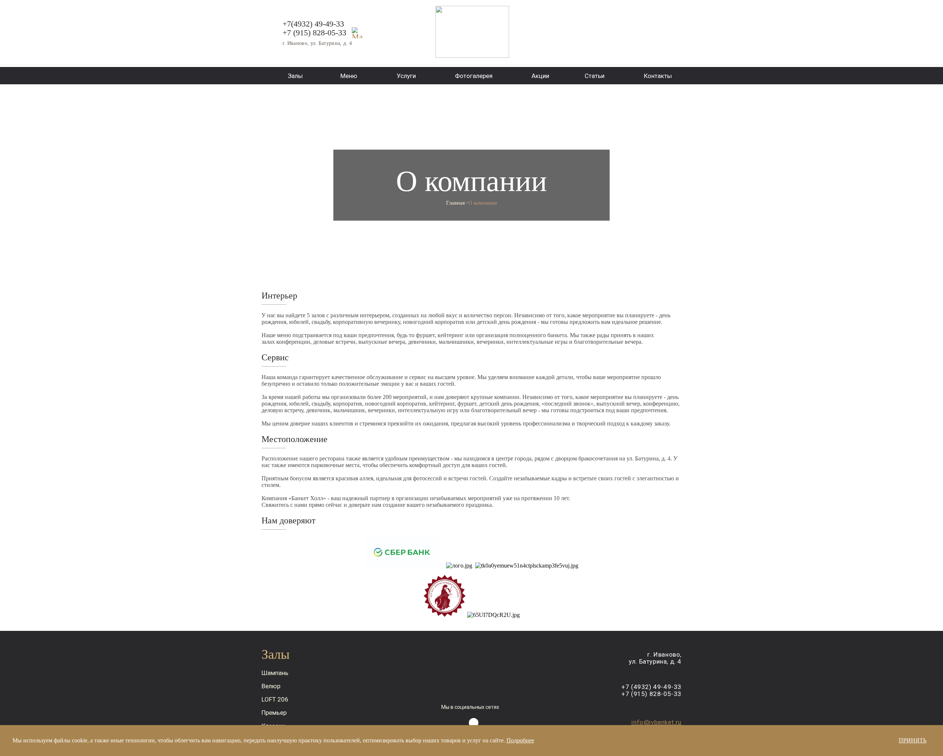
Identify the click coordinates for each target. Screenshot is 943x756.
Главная (455, 203)
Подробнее (520, 740)
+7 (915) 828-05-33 (314, 32)
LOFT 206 (275, 699)
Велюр (271, 686)
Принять (912, 740)
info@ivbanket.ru (656, 722)
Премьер (274, 712)
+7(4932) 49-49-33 (313, 23)
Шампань (275, 672)
